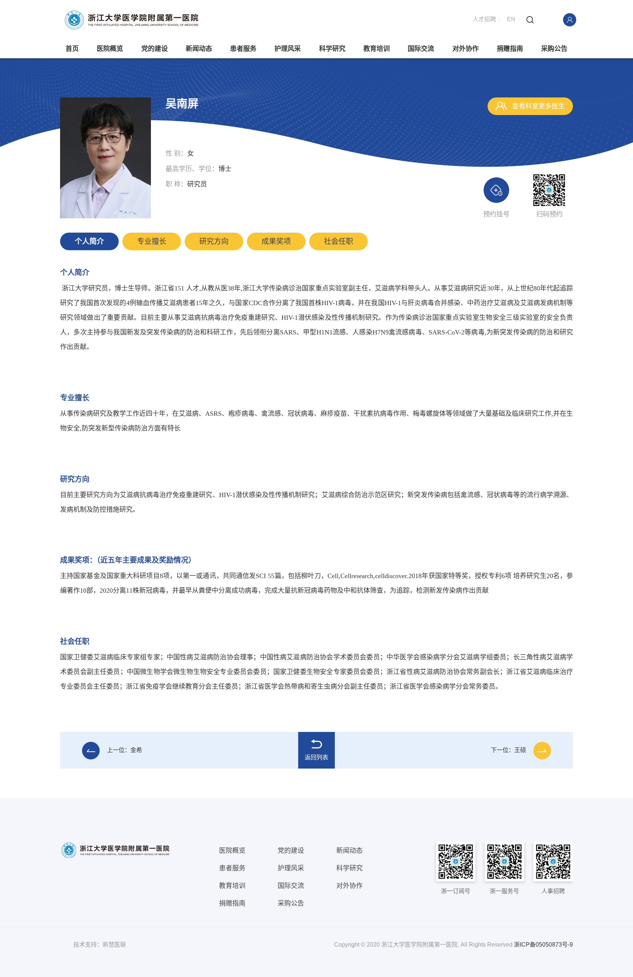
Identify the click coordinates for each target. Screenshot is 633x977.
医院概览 (110, 48)
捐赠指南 (510, 48)
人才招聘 (484, 19)
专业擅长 (151, 241)
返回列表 (316, 757)
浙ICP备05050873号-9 (543, 944)
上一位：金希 (124, 750)
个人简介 (89, 241)
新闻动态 (199, 48)
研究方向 (214, 241)
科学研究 (332, 48)
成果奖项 (276, 241)
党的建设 (154, 48)
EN (511, 19)
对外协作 (465, 48)
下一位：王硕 (508, 750)
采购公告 (554, 48)
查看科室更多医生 (537, 106)
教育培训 (376, 48)
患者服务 (243, 48)
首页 (72, 48)
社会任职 (338, 241)
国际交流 (421, 48)
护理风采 (287, 48)
